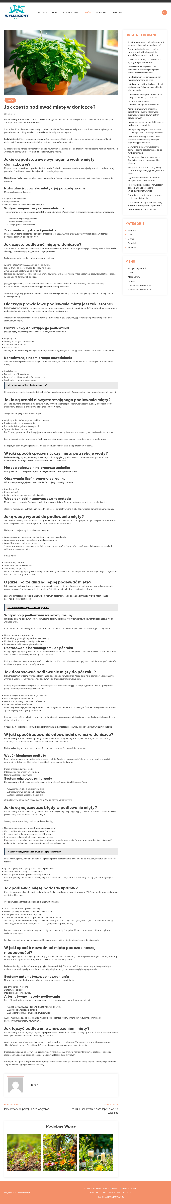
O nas (130, 272)
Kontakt (131, 281)
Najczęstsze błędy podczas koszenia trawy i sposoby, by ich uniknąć (145, 96)
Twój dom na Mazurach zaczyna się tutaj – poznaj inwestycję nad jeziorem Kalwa (146, 170)
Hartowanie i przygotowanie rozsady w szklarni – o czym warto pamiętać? (145, 204)
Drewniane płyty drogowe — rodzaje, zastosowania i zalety (145, 196)
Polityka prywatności (137, 268)
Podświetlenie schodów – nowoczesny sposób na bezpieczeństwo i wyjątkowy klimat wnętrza (145, 187)
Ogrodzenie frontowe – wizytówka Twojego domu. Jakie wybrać (144, 179)
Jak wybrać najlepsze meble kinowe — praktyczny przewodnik (145, 124)
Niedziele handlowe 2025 (139, 289)
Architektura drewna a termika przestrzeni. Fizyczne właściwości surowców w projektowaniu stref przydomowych (143, 113)
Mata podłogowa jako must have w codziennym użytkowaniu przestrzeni (145, 131)
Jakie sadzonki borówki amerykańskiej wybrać (23, 1161)
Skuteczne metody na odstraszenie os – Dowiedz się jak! (96, 1161)
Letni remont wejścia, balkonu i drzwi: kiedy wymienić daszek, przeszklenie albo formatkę (145, 87)
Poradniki (101, 12)
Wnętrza (118, 12)
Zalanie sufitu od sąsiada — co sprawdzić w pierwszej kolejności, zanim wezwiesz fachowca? (143, 69)
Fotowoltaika (70, 12)
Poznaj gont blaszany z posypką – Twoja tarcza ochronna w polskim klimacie (144, 160)
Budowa (42, 12)
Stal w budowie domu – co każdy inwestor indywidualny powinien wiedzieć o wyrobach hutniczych (143, 52)
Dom (54, 12)
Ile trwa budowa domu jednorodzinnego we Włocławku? (143, 103)
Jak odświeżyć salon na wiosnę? (142, 209)
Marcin (33, 1085)
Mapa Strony (134, 276)
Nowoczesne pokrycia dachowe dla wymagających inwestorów (144, 61)
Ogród (87, 12)
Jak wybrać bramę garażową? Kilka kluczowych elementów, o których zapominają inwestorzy (144, 139)
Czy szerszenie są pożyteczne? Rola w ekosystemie (60, 1161)
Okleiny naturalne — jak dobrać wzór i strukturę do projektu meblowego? (146, 43)
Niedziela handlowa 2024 (139, 285)
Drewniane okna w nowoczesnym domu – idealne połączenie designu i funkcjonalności (145, 149)
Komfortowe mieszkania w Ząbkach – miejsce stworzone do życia (145, 78)
